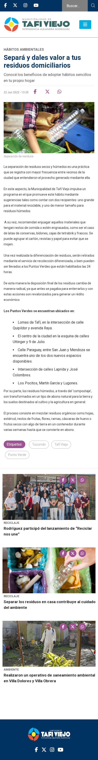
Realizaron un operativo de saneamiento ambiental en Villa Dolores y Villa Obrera (49, 678)
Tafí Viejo (61, 444)
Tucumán (39, 444)
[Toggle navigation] (85, 24)
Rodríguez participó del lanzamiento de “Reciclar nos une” (48, 531)
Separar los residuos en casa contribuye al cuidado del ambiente (49, 604)
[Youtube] (36, 5)
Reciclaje (11, 522)
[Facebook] (5, 5)
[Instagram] (25, 5)
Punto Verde (17, 455)
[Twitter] (15, 5)
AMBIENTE (11, 669)
